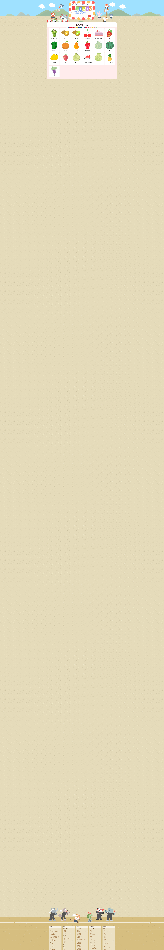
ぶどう (54, 75)
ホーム (49, 21)
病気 (105, 940)
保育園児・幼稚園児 (54, 931)
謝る (65, 941)
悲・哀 (64, 935)
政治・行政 (92, 928)
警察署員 (79, 943)
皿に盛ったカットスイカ (87, 63)
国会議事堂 (92, 934)
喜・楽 (64, 933)
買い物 (105, 944)
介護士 (78, 936)
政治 (91, 936)
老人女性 (52, 948)
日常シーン (105, 928)
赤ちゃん (52, 930)
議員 (91, 930)
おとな (51, 942)
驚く (65, 947)
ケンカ (105, 937)
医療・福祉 (78, 928)
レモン (54, 62)
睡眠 (105, 939)
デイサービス (93, 947)
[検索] (89, 16)
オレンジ (65, 50)
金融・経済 (92, 938)
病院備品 (79, 934)
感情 (64, 926)
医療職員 (79, 933)
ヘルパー (79, 937)
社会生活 (92, 926)
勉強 (105, 949)
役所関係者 (79, 942)
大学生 (51, 939)
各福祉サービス (93, 948)
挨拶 (105, 930)
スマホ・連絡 (106, 942)
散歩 (105, 936)
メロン (98, 50)
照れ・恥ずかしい (67, 938)
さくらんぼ (87, 38)
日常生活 (105, 926)
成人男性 (52, 943)
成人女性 (52, 945)
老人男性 (52, 946)
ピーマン (54, 50)
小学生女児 (52, 934)
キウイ (65, 38)
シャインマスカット (54, 38)
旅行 (105, 946)
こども (51, 928)
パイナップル (110, 62)
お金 (91, 939)
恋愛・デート (106, 943)
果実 (59, 21)
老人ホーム (92, 945)
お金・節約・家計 (107, 947)
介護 (91, 944)
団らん (105, 933)
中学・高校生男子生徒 (54, 936)
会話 (105, 931)
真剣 (65, 931)
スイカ (109, 50)
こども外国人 (53, 940)
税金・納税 (92, 940)
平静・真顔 (65, 928)
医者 (78, 930)
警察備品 (79, 945)
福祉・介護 (92, 942)
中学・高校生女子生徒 (54, 937)
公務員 (77, 940)
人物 (51, 926)
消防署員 (79, 946)
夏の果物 (65, 21)
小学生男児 (52, 933)
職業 (78, 926)
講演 (91, 933)
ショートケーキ (98, 38)
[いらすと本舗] (82, 8)
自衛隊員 (79, 948)
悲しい (65, 939)
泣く (65, 936)
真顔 (65, 930)
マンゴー (76, 50)
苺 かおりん (87, 50)
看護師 (78, 931)
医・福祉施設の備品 (81, 939)
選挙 (91, 931)
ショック (65, 949)
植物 (55, 21)
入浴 (105, 934)
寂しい (65, 942)
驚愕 (64, 946)
